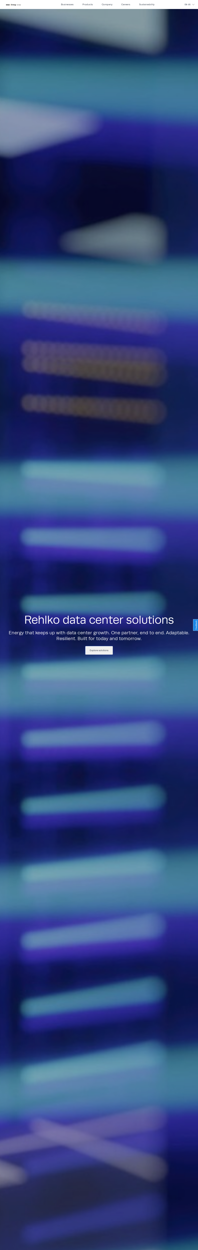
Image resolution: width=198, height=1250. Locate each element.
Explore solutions (99, 650)
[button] (21, 4)
